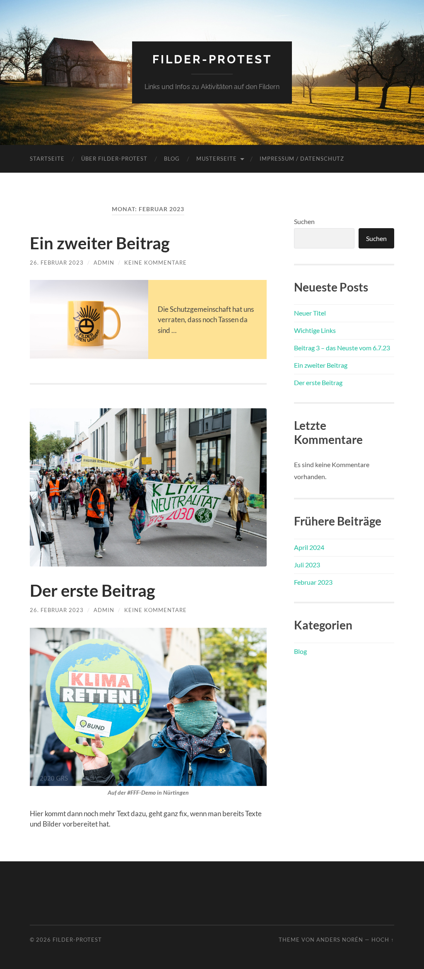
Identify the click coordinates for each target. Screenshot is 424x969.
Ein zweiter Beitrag (100, 243)
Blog (172, 158)
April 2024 (309, 547)
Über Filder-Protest (114, 158)
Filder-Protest (212, 59)
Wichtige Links (315, 330)
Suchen (304, 221)
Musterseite (216, 158)
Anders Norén (339, 939)
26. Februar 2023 (57, 262)
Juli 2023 (307, 565)
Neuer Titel (310, 313)
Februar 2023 (313, 582)
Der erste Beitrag (92, 590)
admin (104, 262)
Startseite (47, 158)
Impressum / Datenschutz (302, 158)
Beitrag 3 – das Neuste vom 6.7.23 (342, 348)
